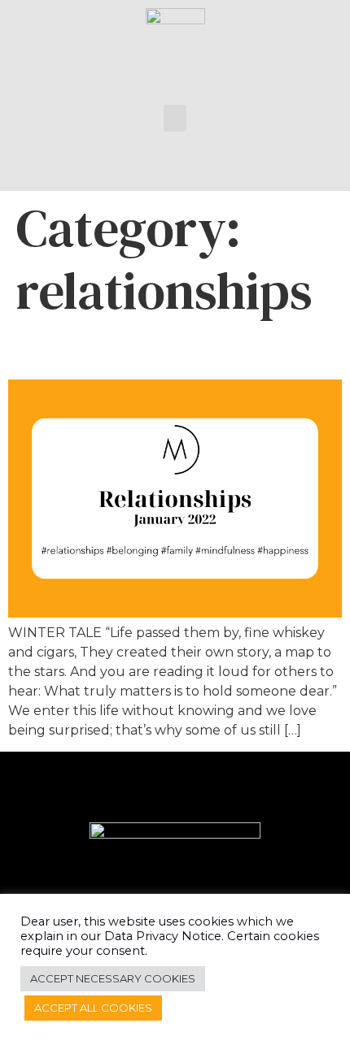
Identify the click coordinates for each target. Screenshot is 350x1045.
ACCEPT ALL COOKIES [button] (93, 1007)
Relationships (97, 350)
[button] (175, 118)
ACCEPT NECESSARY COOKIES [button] (112, 978)
